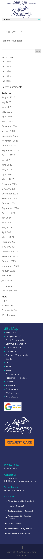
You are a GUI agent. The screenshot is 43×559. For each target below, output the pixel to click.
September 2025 (10, 150)
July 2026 (6, 102)
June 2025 (7, 164)
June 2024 (7, 222)
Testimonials (12, 389)
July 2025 (6, 159)
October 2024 (9, 203)
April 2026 (7, 116)
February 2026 (9, 126)
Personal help (12, 374)
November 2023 (10, 256)
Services (9, 381)
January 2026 (9, 130)
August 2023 (8, 270)
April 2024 (7, 232)
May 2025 (7, 169)
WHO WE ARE (12, 396)
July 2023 (6, 275)
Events (9, 359)
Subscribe (10, 385)
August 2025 (8, 155)
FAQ (8, 362)
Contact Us (11, 351)
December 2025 (10, 135)
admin (6, 32)
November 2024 (10, 198)
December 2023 (10, 251)
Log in (5, 300)
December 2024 (10, 193)
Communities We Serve (17, 343)
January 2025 (9, 188)
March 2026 (8, 121)
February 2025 (9, 184)
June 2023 (7, 280)
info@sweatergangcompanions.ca (20, 481)
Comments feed (10, 310)
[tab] (21, 501)
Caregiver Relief (13, 336)
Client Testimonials (15, 340)
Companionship (13, 347)
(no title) (6, 61)
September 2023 (10, 265)
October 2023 (9, 261)
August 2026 (8, 97)
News (8, 370)
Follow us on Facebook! (15, 490)
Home (8, 366)
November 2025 (10, 140)
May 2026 (7, 111)
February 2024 (9, 241)
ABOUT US (11, 332)
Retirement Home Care (16, 377)
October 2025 (9, 145)
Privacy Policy (10, 468)
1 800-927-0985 (11, 478)
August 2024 (8, 212)
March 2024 (8, 236)
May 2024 (7, 227)
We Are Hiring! (12, 393)
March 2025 (8, 179)
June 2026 (7, 106)
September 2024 (10, 208)
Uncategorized (22, 32)
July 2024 (6, 217)
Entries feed (8, 305)
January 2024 (9, 246)
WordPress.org (9, 314)
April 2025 (7, 174)
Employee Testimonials (17, 355)
